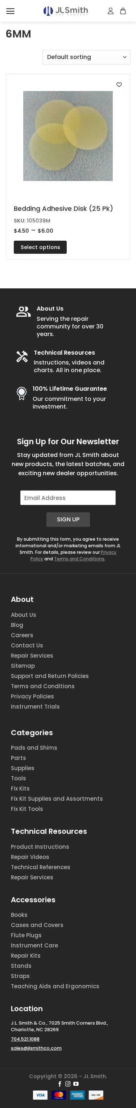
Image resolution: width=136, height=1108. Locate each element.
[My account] (111, 11)
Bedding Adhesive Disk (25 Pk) (63, 208)
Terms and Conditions (79, 559)
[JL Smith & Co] (65, 11)
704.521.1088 (25, 1039)
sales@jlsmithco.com (36, 1048)
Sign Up (68, 519)
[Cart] (123, 11)
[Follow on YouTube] (76, 1084)
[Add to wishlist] (119, 84)
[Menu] (10, 11)
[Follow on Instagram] (68, 1084)
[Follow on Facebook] (60, 1084)
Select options (40, 247)
